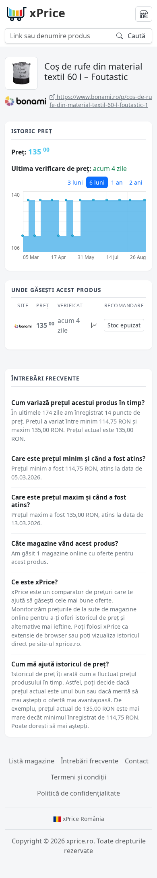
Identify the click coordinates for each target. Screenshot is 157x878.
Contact (137, 761)
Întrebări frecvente (89, 761)
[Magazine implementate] (143, 14)
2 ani (136, 182)
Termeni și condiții (78, 777)
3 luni (75, 182)
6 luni (97, 182)
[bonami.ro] (22, 325)
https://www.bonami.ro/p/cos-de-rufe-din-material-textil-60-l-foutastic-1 (101, 101)
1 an (117, 182)
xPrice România (82, 818)
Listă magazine (31, 761)
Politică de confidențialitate (78, 793)
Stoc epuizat (123, 325)
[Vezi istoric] (94, 325)
